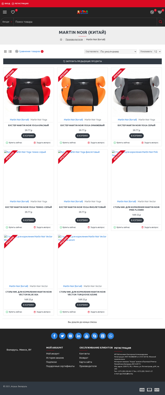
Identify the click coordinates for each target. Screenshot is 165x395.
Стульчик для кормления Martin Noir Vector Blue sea (28, 293)
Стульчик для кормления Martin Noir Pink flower (136, 208)
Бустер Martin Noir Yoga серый (136, 125)
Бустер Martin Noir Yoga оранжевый (82, 125)
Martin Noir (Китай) (19, 119)
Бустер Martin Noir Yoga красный (28, 125)
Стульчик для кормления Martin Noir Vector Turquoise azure (82, 293)
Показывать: (146, 51)
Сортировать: (92, 51)
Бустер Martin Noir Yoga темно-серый (28, 207)
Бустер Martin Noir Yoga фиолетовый (82, 207)
